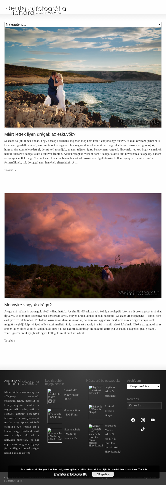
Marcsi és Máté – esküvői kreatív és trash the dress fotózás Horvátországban (115, 438)
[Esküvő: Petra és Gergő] (96, 412)
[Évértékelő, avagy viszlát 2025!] (55, 396)
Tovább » (10, 170)
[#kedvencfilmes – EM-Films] (55, 416)
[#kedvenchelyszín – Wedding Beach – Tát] (55, 435)
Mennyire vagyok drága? (28, 304)
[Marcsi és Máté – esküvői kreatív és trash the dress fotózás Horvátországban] (96, 435)
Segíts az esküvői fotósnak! (110, 391)
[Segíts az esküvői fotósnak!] (96, 393)
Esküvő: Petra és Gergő (110, 410)
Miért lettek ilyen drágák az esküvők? (39, 134)
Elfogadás (103, 474)
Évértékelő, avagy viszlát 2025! (71, 394)
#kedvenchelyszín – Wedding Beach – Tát (74, 433)
